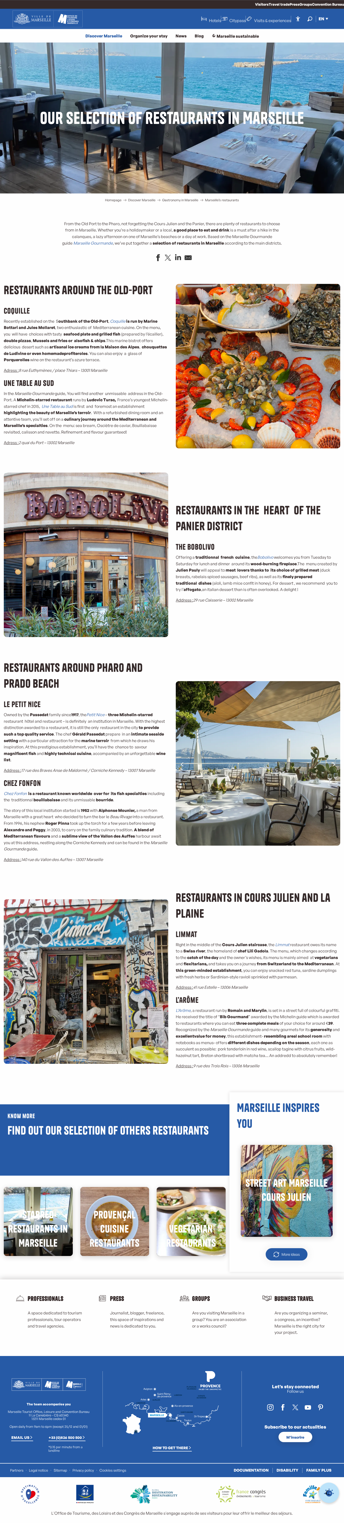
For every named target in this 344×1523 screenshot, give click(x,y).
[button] (310, 18)
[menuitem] (48, 19)
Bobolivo (265, 557)
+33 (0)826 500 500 (65, 1437)
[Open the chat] (329, 1493)
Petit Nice (95, 714)
